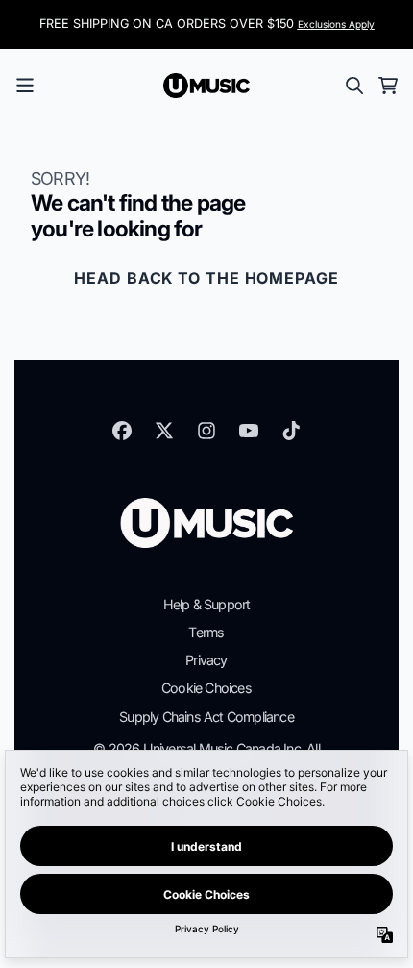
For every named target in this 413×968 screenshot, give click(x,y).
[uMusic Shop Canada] (206, 85)
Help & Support (207, 604)
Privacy (206, 660)
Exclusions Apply (336, 24)
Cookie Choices (206, 688)
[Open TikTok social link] (291, 431)
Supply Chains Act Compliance (206, 716)
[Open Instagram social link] (206, 431)
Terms (206, 632)
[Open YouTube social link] (249, 431)
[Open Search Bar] (353, 85)
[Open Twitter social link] (164, 431)
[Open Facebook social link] (122, 431)
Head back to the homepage (206, 277)
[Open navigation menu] (25, 85)
